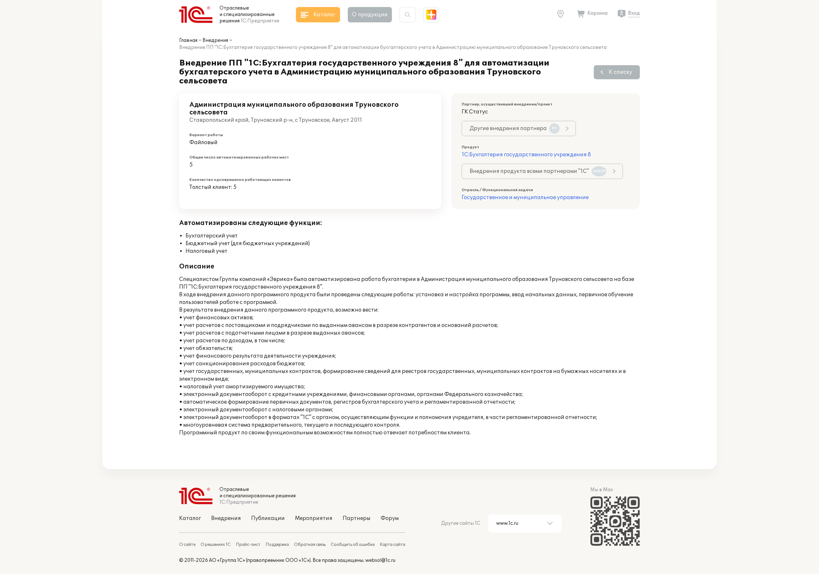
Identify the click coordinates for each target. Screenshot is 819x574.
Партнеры (356, 518)
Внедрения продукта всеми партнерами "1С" (538, 171)
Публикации (268, 518)
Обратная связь (310, 544)
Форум (390, 518)
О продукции (370, 15)
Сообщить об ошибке (353, 544)
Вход (634, 13)
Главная (188, 40)
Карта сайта (392, 544)
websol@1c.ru (380, 560)
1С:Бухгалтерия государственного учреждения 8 (526, 154)
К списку (620, 72)
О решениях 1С (216, 544)
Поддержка (277, 544)
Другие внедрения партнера (513, 128)
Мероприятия (313, 518)
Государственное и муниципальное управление (525, 197)
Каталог (190, 518)
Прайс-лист (248, 544)
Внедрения (215, 40)
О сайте (187, 544)
